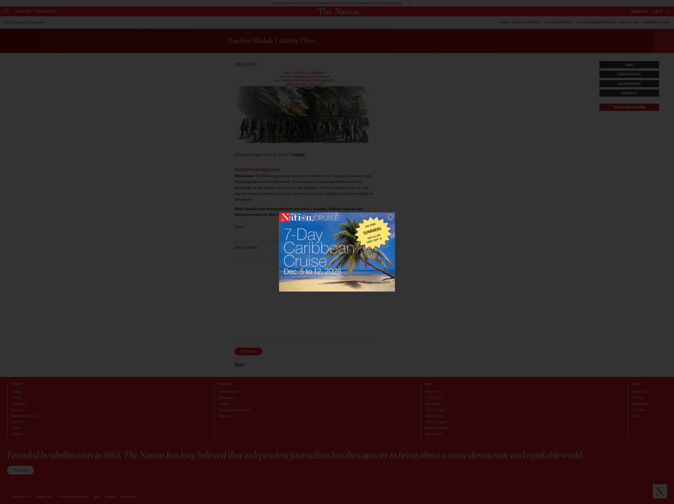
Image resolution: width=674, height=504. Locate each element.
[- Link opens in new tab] (337, 252)
